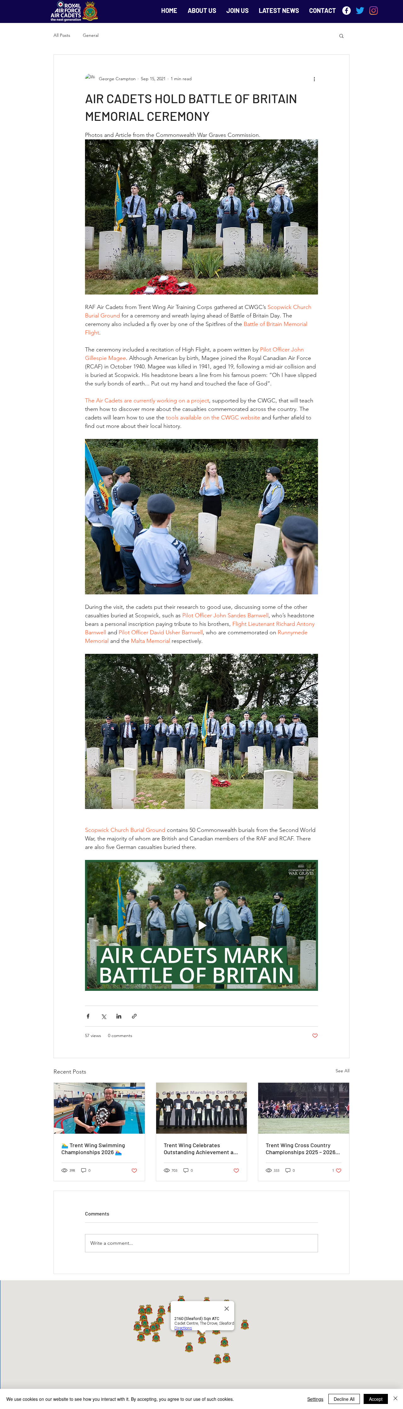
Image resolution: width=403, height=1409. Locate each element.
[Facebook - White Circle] (346, 10)
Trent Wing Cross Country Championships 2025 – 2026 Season (300, 1148)
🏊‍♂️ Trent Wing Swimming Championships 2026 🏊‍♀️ (93, 1148)
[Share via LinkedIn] (119, 1016)
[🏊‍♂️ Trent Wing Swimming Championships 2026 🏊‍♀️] (99, 1108)
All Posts (62, 35)
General (91, 35)
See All (342, 1071)
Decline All (344, 1399)
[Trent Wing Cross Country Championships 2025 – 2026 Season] (303, 1108)
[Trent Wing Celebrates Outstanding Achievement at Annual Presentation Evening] (201, 1108)
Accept (376, 1399)
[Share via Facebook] (88, 1016)
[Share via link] (134, 1016)
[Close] (395, 1399)
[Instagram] (373, 10)
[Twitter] (360, 10)
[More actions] (314, 78)
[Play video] (201, 925)
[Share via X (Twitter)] (103, 1016)
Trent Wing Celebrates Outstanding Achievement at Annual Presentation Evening (200, 1148)
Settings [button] (315, 1399)
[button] (341, 35)
